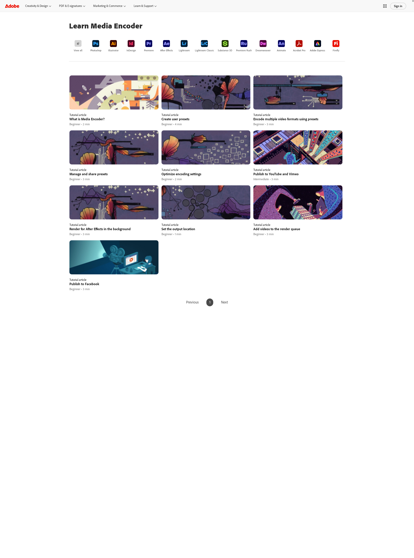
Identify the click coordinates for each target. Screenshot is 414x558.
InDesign (131, 50)
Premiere (149, 50)
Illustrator (113, 50)
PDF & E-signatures (70, 6)
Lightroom (184, 50)
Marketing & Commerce (107, 6)
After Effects (166, 50)
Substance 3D (225, 50)
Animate (281, 50)
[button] (384, 6)
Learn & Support (143, 6)
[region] (113, 101)
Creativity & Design (36, 6)
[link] (78, 46)
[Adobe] (12, 6)
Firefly (336, 50)
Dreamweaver (263, 50)
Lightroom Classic (204, 50)
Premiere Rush (244, 50)
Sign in (398, 6)
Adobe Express (317, 50)
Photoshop (95, 50)
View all (78, 50)
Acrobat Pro (299, 50)
